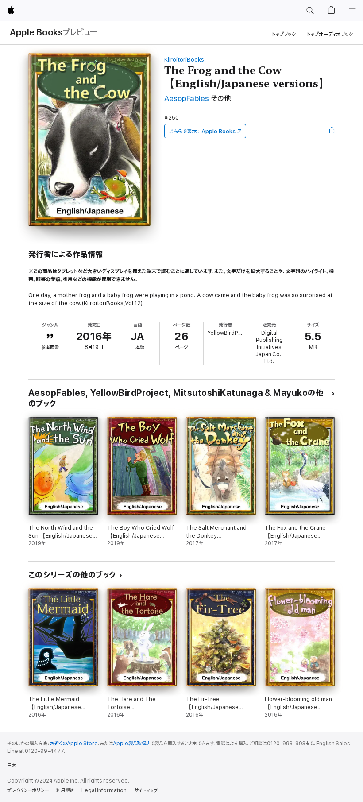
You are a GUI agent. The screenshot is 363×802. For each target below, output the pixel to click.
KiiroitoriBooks (184, 59)
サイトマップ (146, 790)
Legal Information (104, 790)
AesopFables (186, 98)
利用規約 (65, 790)
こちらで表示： (202, 131)
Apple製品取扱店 (132, 743)
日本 (11, 766)
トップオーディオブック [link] (330, 34)
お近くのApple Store (74, 743)
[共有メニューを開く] (332, 131)
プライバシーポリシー (28, 790)
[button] (310, 10)
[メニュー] (352, 10)
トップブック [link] (284, 34)
